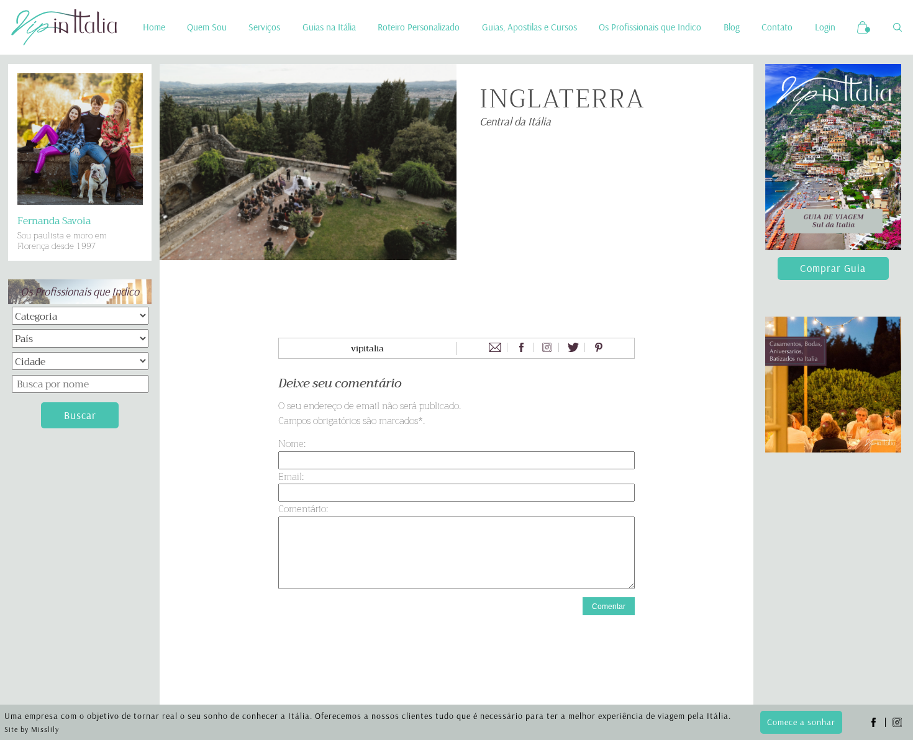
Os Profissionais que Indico (650, 27)
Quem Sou (207, 27)
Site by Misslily (31, 729)
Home (154, 27)
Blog (732, 27)
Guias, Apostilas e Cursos (529, 27)
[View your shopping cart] (864, 27)
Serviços (264, 27)
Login (825, 27)
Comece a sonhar (801, 722)
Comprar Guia (833, 267)
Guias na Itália (329, 27)
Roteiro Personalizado (419, 27)
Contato (777, 27)
